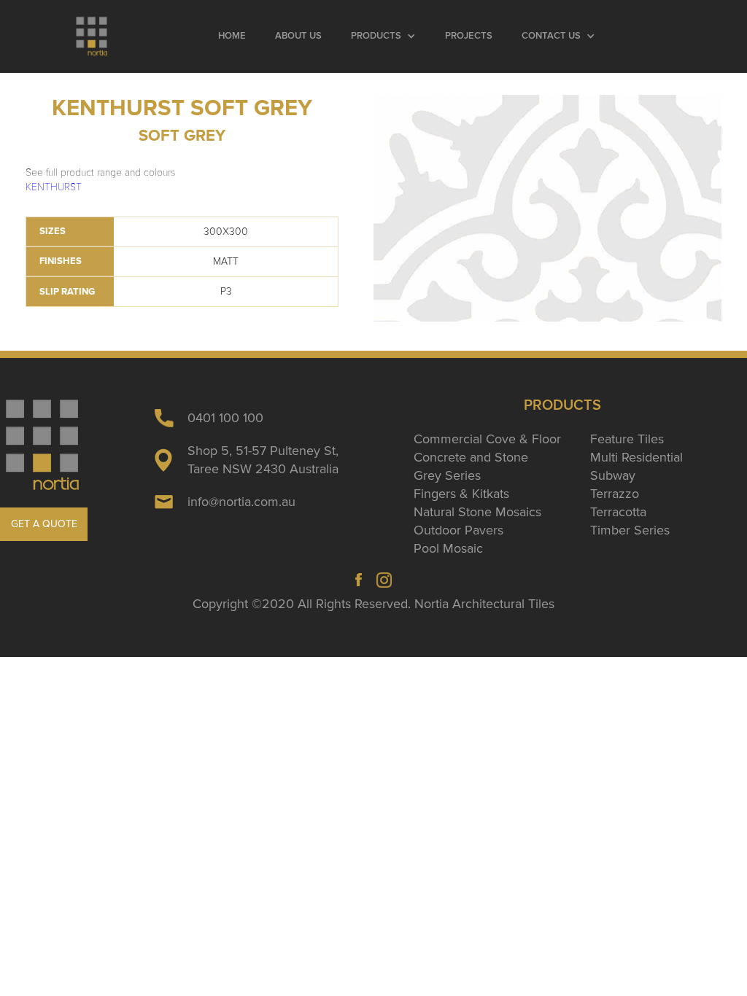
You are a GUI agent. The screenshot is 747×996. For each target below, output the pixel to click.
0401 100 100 (225, 418)
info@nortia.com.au (241, 502)
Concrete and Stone (471, 457)
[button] (383, 36)
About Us (298, 36)
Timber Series (630, 530)
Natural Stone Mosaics (477, 512)
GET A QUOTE (44, 524)
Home (232, 36)
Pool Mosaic (448, 548)
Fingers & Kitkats (461, 494)
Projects (468, 36)
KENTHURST (54, 187)
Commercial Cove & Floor (487, 439)
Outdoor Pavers (458, 530)
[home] (92, 36)
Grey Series (447, 475)
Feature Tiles (627, 439)
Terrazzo (614, 494)
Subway (612, 475)
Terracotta (618, 512)
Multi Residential (636, 457)
